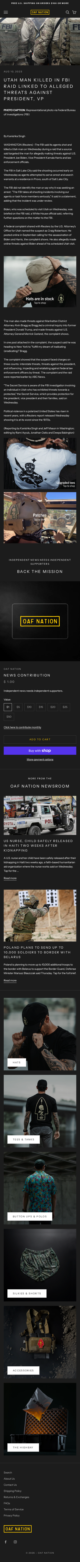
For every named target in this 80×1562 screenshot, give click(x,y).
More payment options (40, 759)
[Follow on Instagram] (15, 1542)
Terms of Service (14, 1509)
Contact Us (10, 1484)
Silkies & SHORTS (27, 1293)
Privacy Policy (12, 1515)
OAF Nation (12, 669)
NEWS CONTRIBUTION (27, 675)
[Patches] (40, 517)
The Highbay (23, 1447)
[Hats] (40, 281)
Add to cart (40, 739)
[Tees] (40, 463)
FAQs (7, 1503)
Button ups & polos (30, 1216)
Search (8, 1472)
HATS (17, 1062)
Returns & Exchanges (16, 1497)
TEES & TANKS (23, 1139)
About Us (9, 1478)
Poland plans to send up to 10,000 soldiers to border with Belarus (37, 952)
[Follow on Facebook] (5, 1542)
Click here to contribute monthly (22, 727)
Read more (10, 878)
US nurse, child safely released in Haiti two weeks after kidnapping (38, 845)
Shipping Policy (12, 1491)
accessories (23, 1370)
